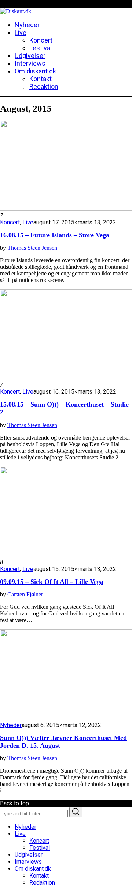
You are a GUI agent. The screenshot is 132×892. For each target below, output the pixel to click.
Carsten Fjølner (25, 594)
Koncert (10, 222)
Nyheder (11, 725)
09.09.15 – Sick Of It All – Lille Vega (51, 581)
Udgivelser (29, 854)
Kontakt (39, 875)
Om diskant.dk (33, 868)
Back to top (14, 803)
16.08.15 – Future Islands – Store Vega (54, 235)
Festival (39, 847)
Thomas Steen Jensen (32, 248)
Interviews (28, 861)
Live (27, 222)
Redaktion (42, 882)
